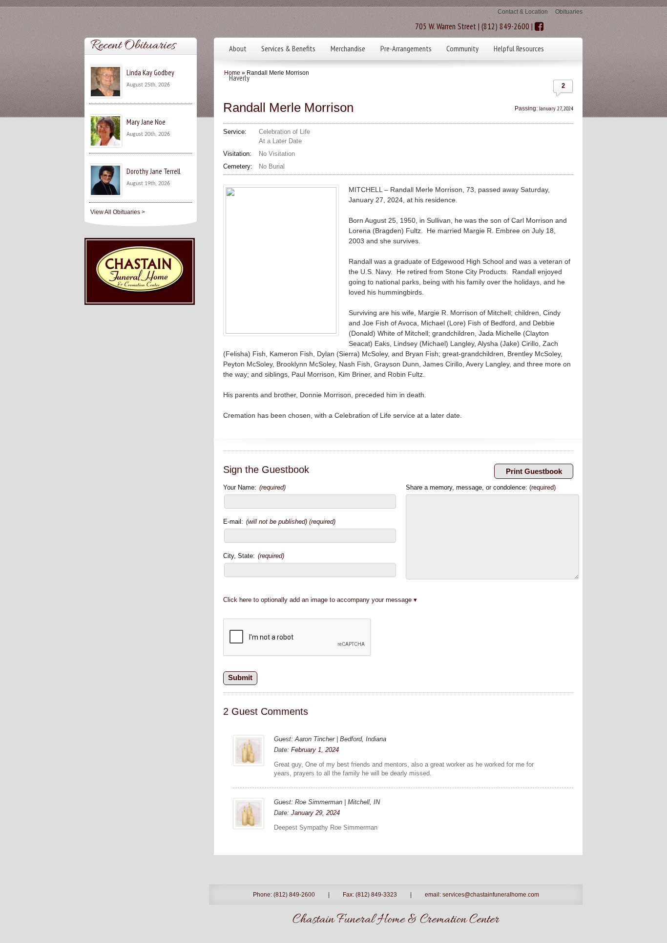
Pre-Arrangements (406, 48)
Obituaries (569, 11)
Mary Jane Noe (146, 122)
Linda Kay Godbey (150, 72)
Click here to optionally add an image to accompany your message (317, 599)
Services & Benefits (288, 48)
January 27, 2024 (556, 108)
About (238, 48)
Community (462, 48)
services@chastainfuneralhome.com (490, 894)
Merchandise (348, 48)
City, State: (253, 555)
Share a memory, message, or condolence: (481, 487)
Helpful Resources (519, 48)
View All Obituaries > (117, 212)
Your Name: (254, 487)
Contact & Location (523, 11)
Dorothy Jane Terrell (153, 171)
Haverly (239, 78)
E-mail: (279, 521)
